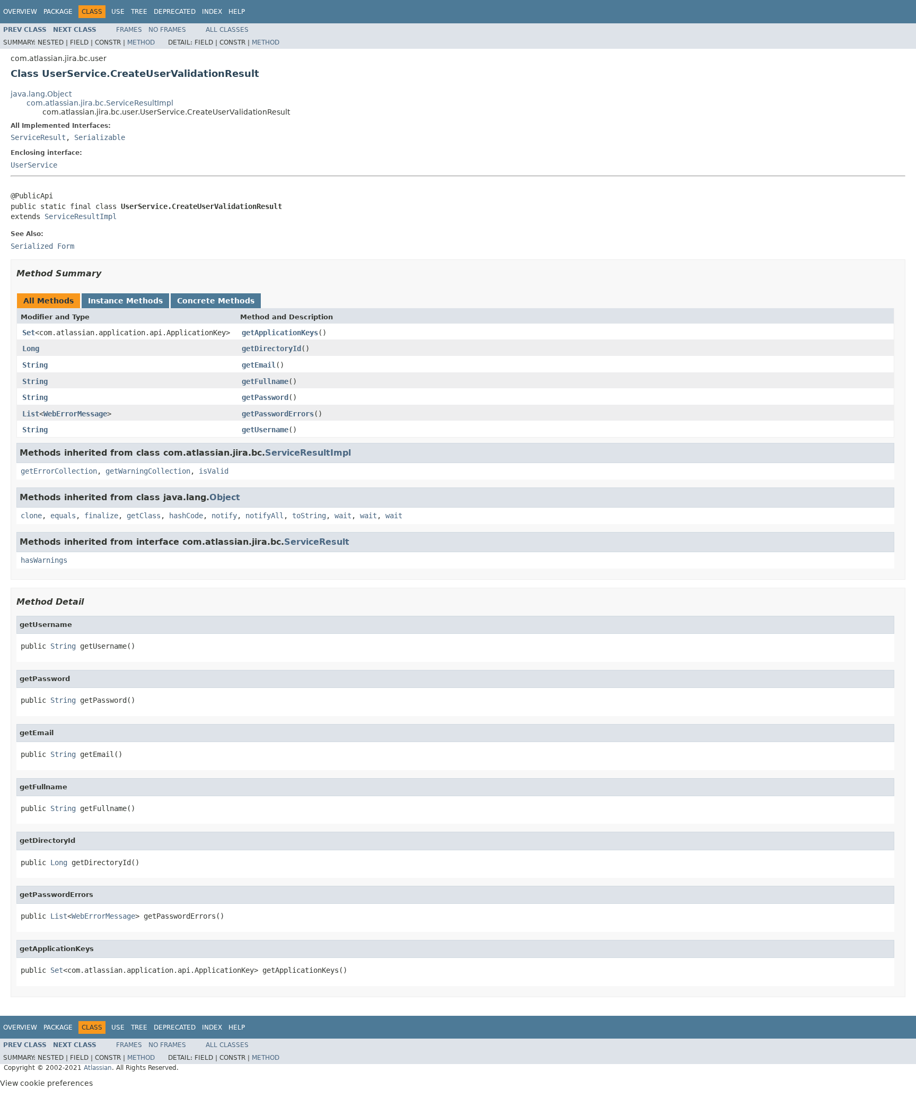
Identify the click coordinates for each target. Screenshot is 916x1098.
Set (28, 332)
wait (342, 515)
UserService (34, 165)
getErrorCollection (59, 471)
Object (224, 497)
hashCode (186, 515)
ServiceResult (38, 137)
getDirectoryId (271, 348)
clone (31, 515)
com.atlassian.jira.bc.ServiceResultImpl (100, 103)
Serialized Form (42, 246)
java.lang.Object (41, 94)
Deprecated (175, 11)
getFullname (265, 381)
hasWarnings (44, 560)
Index (212, 11)
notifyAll (264, 515)
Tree (139, 11)
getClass (144, 515)
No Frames (167, 29)
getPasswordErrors (278, 413)
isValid (213, 471)
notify (224, 515)
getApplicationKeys (280, 332)
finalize (101, 515)
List (30, 413)
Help (236, 11)
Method (141, 42)
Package (58, 11)
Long (30, 348)
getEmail (259, 365)
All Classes (227, 29)
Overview (20, 11)
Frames (129, 29)
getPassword (265, 397)
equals (63, 515)
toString (309, 515)
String (35, 365)
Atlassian (98, 1067)
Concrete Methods (215, 301)
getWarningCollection (147, 471)
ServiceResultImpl (81, 216)
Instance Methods (125, 301)
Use (118, 11)
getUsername (265, 429)
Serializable (99, 137)
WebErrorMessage (75, 413)
